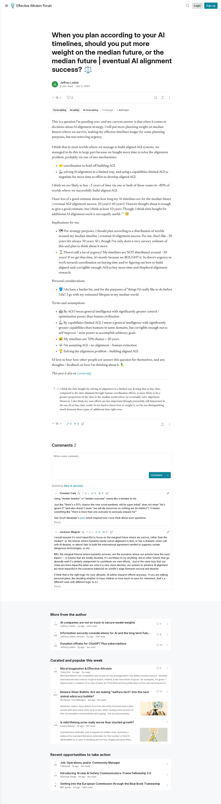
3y (79, 493)
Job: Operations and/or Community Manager (90, 762)
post (82, 517)
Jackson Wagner (70, 531)
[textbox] (111, 462)
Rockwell (65, 700)
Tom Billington (78, 700)
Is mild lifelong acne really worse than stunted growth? (97, 722)
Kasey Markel (67, 726)
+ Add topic (123, 110)
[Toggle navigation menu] (6, 6)
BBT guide (65, 787)
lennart (80, 636)
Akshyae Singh (68, 776)
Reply (57, 522)
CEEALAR (65, 766)
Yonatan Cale (68, 493)
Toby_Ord (65, 672)
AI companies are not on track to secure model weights (97, 622)
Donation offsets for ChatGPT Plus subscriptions (93, 643)
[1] (123, 213)
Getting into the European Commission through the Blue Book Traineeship (110, 783)
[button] (56, 493)
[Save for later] (155, 97)
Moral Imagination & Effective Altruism (86, 668)
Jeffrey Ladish (69, 82)
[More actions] (169, 97)
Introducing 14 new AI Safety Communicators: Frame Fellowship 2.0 (105, 773)
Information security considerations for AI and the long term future (105, 633)
